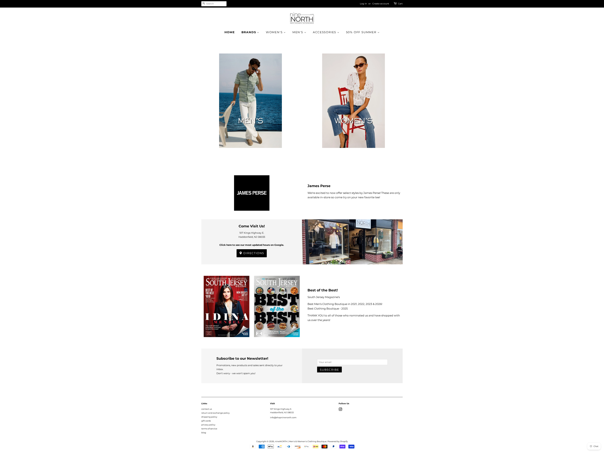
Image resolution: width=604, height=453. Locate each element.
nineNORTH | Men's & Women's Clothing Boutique (301, 441)
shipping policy (209, 417)
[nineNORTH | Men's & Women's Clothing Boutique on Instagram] (340, 410)
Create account (380, 3)
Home (229, 32)
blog (203, 432)
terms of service (209, 429)
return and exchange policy (215, 413)
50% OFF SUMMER (362, 32)
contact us (206, 409)
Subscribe (329, 369)
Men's (298, 32)
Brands (249, 32)
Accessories (325, 32)
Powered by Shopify (337, 441)
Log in (363, 3)
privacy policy (208, 425)
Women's (275, 32)
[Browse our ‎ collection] (250, 105)
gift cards (206, 421)
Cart (400, 3)
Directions (253, 253)
